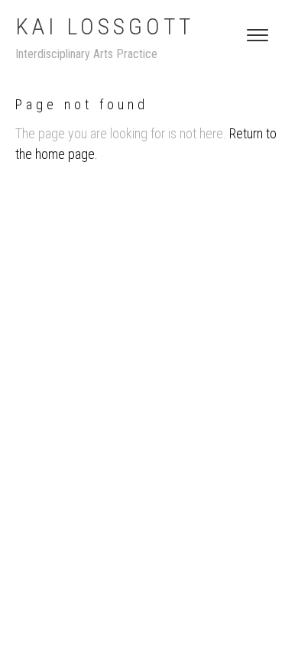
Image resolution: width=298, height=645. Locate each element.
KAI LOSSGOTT (104, 26)
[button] (257, 35)
